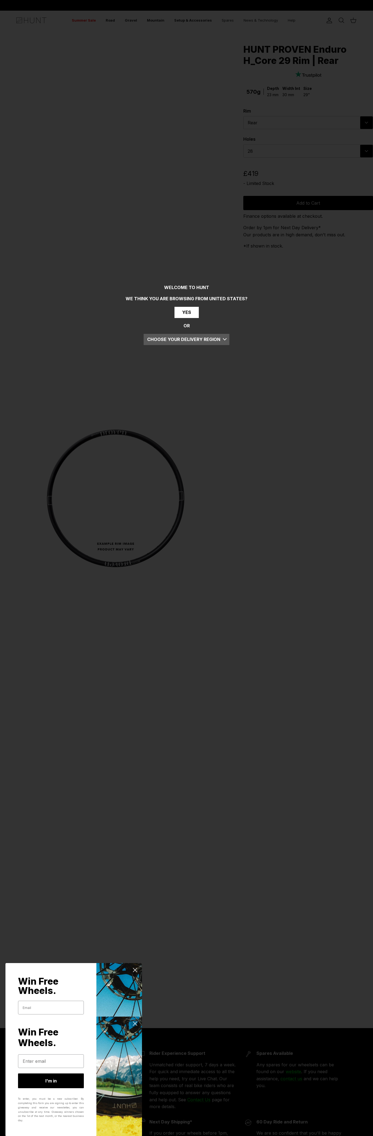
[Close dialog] (135, 970)
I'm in (51, 1081)
